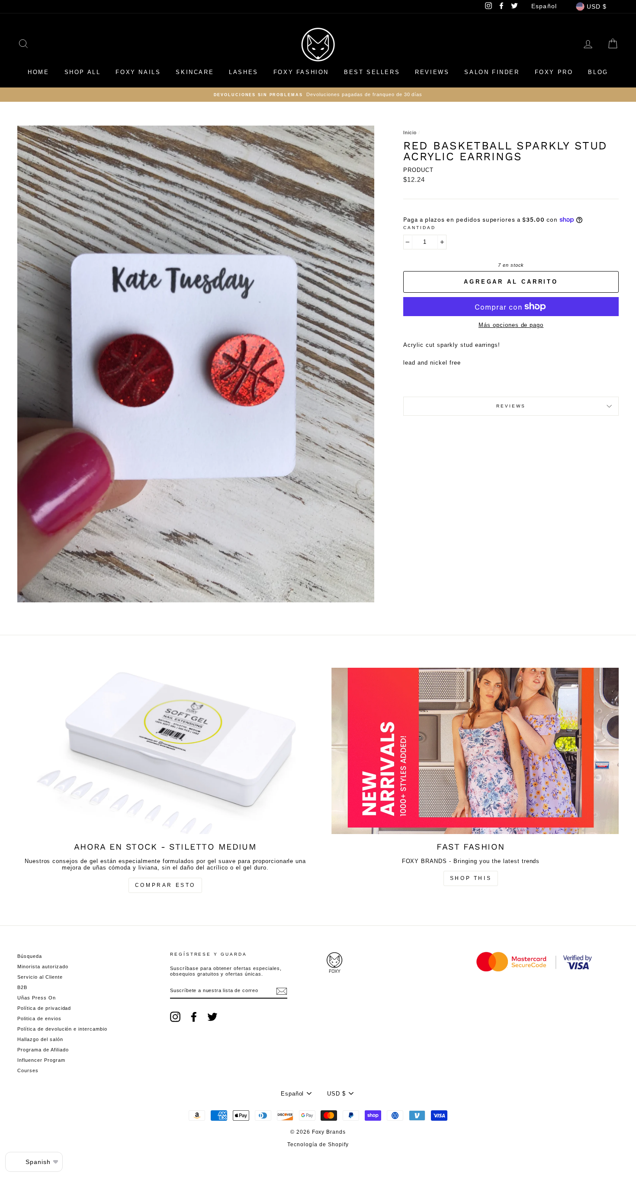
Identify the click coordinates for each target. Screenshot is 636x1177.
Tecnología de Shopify (317, 1144)
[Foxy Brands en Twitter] (212, 1017)
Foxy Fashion (301, 72)
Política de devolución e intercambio (62, 1028)
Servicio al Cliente (40, 977)
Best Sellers (372, 72)
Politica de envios (39, 1018)
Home (38, 72)
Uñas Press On (36, 997)
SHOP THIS (470, 878)
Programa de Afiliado (43, 1049)
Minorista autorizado (42, 966)
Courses (28, 1070)
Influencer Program (41, 1060)
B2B (22, 987)
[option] (318, 94)
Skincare (195, 72)
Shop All (82, 72)
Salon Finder (491, 72)
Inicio (410, 132)
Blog (598, 72)
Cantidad (419, 227)
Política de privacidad (44, 1008)
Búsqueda (29, 956)
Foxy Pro (554, 72)
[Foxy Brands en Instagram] (175, 1017)
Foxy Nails (138, 72)
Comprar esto (165, 885)
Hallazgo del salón (40, 1039)
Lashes (243, 72)
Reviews (432, 72)
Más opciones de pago (511, 325)
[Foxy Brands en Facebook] (194, 1017)
